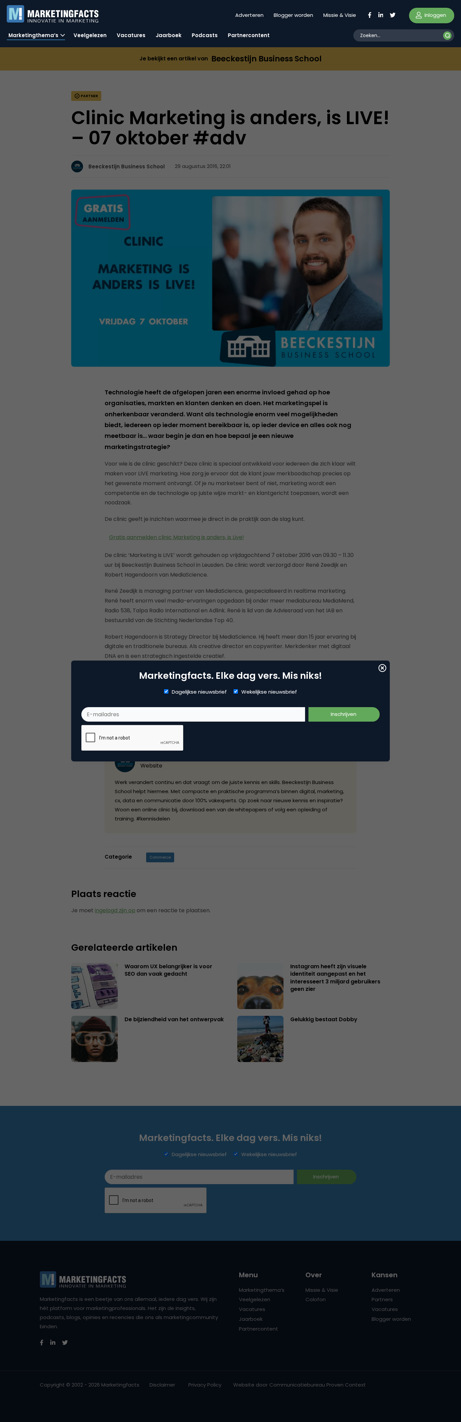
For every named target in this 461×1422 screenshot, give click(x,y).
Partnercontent (249, 35)
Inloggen (434, 15)
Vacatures (131, 35)
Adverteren (249, 15)
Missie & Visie (339, 15)
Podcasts (205, 35)
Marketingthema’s (33, 35)
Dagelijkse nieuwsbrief (199, 692)
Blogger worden (293, 15)
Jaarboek (169, 35)
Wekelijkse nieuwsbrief (269, 692)
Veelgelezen (90, 35)
